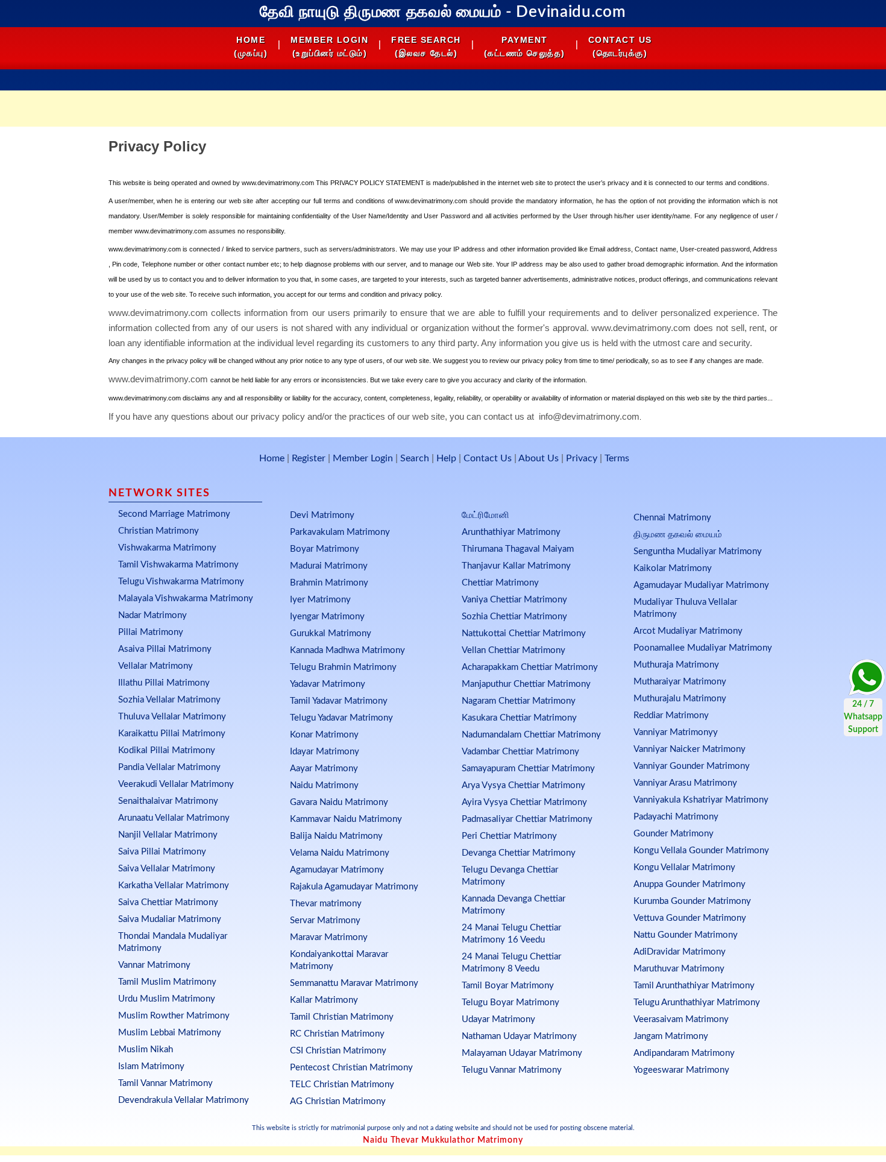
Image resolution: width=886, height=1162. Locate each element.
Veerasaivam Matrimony (681, 1019)
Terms (617, 458)
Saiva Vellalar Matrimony (166, 868)
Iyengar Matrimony (327, 616)
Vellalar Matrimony (155, 666)
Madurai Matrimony (329, 565)
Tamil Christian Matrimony (342, 1016)
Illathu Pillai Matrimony (164, 682)
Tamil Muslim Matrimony (167, 982)
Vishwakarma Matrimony (167, 547)
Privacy (581, 458)
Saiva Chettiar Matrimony (168, 902)
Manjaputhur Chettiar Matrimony (526, 684)
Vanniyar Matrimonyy (675, 732)
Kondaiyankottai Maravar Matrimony (339, 960)
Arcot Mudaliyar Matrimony (688, 631)
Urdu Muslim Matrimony (166, 998)
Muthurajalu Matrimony (679, 698)
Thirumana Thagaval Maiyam (518, 549)
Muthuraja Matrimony (676, 664)
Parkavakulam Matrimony (340, 532)
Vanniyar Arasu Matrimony (685, 783)
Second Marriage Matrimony (174, 514)
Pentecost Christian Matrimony (351, 1067)
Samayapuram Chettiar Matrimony (528, 768)
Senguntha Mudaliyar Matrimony (697, 551)
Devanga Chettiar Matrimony (519, 852)
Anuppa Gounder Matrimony (689, 884)
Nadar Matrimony (152, 615)
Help (446, 458)
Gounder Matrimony (673, 833)
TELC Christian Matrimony (342, 1084)
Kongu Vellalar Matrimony (684, 867)
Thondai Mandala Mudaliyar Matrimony (172, 942)
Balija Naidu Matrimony (336, 836)
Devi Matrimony (322, 515)
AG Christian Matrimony (338, 1101)
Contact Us (487, 458)
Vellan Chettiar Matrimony (513, 650)
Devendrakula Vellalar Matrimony (183, 1100)
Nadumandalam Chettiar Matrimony (531, 734)
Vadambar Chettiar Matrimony (520, 751)
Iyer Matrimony (320, 599)
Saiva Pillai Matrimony (162, 851)
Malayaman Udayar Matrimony (522, 1053)
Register (308, 458)
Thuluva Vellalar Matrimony (172, 716)
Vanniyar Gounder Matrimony (691, 766)
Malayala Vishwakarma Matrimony (185, 598)
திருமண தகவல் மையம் (677, 534)
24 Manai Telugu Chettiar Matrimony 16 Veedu (511, 933)
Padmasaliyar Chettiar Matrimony (527, 819)
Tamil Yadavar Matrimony (339, 701)
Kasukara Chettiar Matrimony (519, 717)
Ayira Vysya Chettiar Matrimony (524, 802)
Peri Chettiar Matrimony (509, 836)
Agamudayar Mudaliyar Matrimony (701, 585)
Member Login (363, 458)
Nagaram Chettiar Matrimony (519, 701)
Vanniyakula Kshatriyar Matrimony (700, 799)
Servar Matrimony (325, 920)
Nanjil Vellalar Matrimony (168, 834)
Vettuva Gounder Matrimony (689, 918)
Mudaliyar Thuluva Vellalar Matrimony (685, 608)
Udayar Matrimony (498, 1019)
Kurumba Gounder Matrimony (692, 901)
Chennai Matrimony (672, 517)
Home (271, 458)
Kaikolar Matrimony (672, 568)
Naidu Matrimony (324, 785)
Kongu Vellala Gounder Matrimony (701, 850)
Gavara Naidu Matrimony (339, 802)
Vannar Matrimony (154, 965)
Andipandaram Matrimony (684, 1053)
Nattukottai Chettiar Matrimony (524, 633)
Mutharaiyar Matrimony (679, 681)
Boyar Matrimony (324, 549)
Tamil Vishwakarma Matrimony (178, 564)
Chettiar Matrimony (500, 582)
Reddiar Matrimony (671, 715)
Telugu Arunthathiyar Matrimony (696, 1002)
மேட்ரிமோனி (485, 515)
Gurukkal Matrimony (330, 633)
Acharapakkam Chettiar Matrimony (530, 667)
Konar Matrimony (324, 734)
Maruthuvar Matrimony (678, 968)
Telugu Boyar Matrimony (510, 1002)
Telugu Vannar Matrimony (512, 1070)
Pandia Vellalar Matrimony (169, 767)
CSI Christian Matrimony (338, 1050)
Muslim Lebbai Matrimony (169, 1032)
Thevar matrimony (326, 903)
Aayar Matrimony (324, 768)
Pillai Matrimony (150, 632)
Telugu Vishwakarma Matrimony (181, 581)
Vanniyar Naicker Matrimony (689, 749)
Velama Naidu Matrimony (339, 852)
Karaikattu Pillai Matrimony (171, 733)
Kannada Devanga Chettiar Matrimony (513, 904)
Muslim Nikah (145, 1049)
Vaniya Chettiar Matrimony (514, 599)
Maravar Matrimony (329, 937)
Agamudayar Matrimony (337, 869)
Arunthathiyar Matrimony (511, 532)
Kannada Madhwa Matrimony (347, 650)
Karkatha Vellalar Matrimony (173, 885)
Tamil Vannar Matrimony (165, 1083)
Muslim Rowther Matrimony (174, 1015)
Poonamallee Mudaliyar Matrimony (702, 647)
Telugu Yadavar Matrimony (341, 717)
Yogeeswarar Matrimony (681, 1070)
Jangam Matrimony (670, 1036)
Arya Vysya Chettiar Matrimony (523, 785)
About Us (538, 458)
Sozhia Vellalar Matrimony (169, 699)
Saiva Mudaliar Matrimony (169, 919)
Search (414, 458)
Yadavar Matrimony (327, 684)
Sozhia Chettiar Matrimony (514, 616)
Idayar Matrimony (324, 751)
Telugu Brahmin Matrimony (343, 667)
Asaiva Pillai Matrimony (165, 649)
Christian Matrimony (158, 530)
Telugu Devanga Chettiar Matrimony (510, 875)
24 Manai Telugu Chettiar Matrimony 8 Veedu (511, 962)
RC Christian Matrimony (337, 1033)
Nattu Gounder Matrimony (685, 934)
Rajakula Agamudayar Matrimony (354, 886)
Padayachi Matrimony (675, 816)
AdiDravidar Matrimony (679, 951)
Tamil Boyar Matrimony (508, 985)
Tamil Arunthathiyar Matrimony (694, 985)
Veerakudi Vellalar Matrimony (176, 784)
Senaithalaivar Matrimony (168, 801)
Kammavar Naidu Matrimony (346, 819)
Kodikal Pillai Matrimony (166, 750)
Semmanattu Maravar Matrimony (354, 983)
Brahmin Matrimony (329, 582)
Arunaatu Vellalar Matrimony (174, 818)
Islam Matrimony (151, 1066)
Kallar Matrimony (324, 1000)
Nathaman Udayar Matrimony (519, 1036)
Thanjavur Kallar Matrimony (516, 565)
